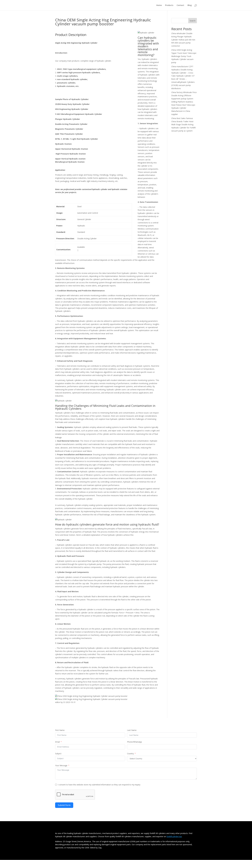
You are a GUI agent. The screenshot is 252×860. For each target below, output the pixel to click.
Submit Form (64, 805)
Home (159, 5)
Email (57, 742)
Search (192, 20)
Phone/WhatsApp (134, 742)
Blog (190, 5)
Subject (58, 753)
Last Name (131, 730)
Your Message (61, 765)
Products (169, 5)
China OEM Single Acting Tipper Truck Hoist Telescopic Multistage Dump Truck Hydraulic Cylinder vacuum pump (183, 56)
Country (130, 753)
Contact (180, 5)
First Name (60, 730)
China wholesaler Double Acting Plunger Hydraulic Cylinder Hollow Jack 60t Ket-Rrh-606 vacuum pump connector (183, 39)
